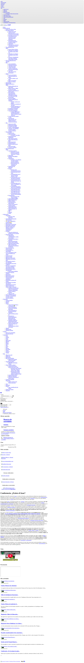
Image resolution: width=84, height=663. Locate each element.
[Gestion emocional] (5, 469)
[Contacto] (1, 392)
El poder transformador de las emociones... (12, 632)
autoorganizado (42, 543)
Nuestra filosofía (3, 2)
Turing (33, 530)
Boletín (4, 20)
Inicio (2, 1)
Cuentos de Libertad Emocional (8, 17)
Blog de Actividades (6, 12)
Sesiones (6, 424)
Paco (8, 501)
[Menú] (2, 25)
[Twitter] (21, 661)
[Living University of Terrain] (7, 481)
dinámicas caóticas (11, 507)
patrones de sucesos (31, 504)
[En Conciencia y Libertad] (7, 466)
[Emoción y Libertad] (5, 454)
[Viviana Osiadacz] (7, 461)
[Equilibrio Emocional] (6, 464)
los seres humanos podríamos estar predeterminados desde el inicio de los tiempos (22, 513)
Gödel (30, 530)
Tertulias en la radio (6, 14)
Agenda (2, 5)
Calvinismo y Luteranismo (26, 540)
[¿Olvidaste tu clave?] (13, 397)
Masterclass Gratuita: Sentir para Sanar (12, 13)
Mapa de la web (5, 9)
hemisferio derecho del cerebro (37, 520)
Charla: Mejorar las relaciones (9, 585)
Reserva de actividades (8, 420)
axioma (11, 499)
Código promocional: (8, 489)
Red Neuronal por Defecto (23, 518)
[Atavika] (5, 475)
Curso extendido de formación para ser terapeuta (8, 433)
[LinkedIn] (22, 661)
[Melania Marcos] (8, 458)
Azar (15, 496)
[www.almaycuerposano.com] (6, 452)
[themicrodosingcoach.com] (8, 488)
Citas (4, 18)
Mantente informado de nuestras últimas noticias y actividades (7, 438)
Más (1, 8)
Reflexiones (5, 11)
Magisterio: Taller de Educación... (9, 614)
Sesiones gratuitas (9, 430)
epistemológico (44, 497)
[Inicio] (6, 25)
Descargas (5, 19)
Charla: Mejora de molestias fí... (9, 604)
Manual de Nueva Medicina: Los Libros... (11, 623)
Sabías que (5, 10)
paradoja (22, 501)
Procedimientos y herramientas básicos (9, 22)
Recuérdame (3, 398)
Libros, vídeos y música (7, 15)
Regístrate (3, 400)
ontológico (32, 498)
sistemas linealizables (10, 510)
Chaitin (37, 530)
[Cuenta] (1, 403)
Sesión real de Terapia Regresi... (9, 642)
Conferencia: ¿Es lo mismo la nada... (10, 651)
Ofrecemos (2, 4)
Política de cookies (6, 21)
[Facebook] (23, 661)
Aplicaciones (3, 3)
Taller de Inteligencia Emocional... (9, 594)
